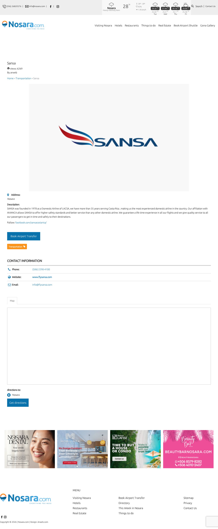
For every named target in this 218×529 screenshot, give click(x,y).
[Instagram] (5, 518)
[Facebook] (1, 518)
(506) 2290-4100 (41, 269)
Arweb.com (43, 522)
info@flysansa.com (42, 284)
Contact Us (210, 6)
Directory (124, 502)
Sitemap (188, 497)
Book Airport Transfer (132, 497)
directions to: (14, 390)
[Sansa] (109, 137)
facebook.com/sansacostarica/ (30, 222)
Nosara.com (23, 522)
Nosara (16, 394)
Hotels (77, 502)
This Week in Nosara (131, 508)
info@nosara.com (37, 6)
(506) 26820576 (13, 6)
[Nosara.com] (23, 23)
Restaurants (80, 508)
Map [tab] (12, 300)
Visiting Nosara (82, 497)
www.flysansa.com (42, 277)
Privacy (188, 502)
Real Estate (79, 513)
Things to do (126, 513)
